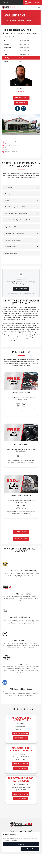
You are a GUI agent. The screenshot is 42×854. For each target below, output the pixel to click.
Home (6, 20)
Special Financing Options (21, 617)
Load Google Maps (21, 288)
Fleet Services (21, 664)
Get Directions (20, 738)
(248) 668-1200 (9, 36)
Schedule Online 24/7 (21, 640)
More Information (20, 733)
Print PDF (18, 404)
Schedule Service (34, 2)
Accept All (21, 844)
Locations (13, 20)
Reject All (30, 849)
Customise (12, 849)
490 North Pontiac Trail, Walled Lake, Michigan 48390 (21, 34)
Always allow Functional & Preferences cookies (21, 293)
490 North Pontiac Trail (24, 20)
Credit (5, 2)
